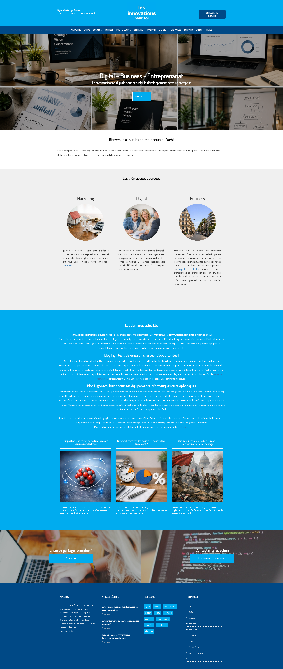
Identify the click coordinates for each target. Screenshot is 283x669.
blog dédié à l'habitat (170, 422)
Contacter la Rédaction (212, 14)
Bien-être (138, 29)
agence (147, 606)
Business (97, 29)
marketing (149, 619)
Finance (208, 29)
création (148, 612)
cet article (183, 426)
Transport (151, 29)
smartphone (162, 625)
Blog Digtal (86, 612)
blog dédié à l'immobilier (196, 422)
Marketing (76, 29)
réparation (149, 625)
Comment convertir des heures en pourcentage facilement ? (141, 442)
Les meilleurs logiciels (76, 623)
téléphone (149, 631)
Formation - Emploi (193, 29)
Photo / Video (175, 29)
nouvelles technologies (140, 334)
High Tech (109, 29)
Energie (162, 29)
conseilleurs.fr (68, 265)
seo (148, 265)
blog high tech (203, 369)
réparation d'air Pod (157, 409)
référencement (163, 619)
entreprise (168, 612)
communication (97, 154)
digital (158, 612)
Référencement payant (68, 620)
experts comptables (189, 269)
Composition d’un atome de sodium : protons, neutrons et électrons (85, 442)
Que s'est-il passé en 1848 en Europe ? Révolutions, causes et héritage (197, 442)
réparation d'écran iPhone (130, 409)
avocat (157, 606)
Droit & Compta (123, 29)
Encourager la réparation (69, 631)
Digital (87, 29)
